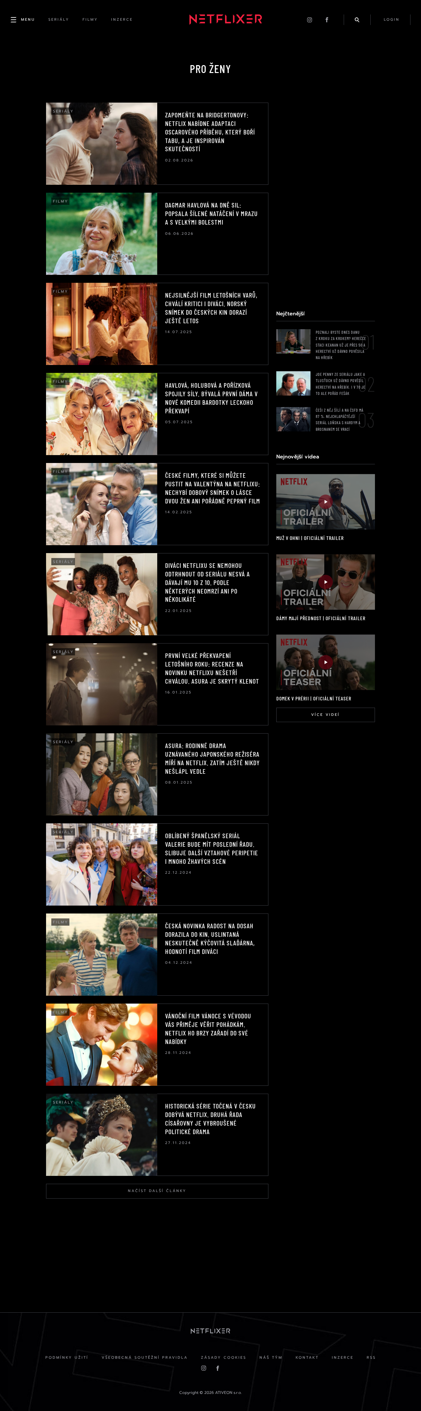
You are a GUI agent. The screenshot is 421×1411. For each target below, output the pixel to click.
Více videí (325, 715)
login (392, 19)
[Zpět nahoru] (403, 1393)
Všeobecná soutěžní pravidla (145, 1357)
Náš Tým (271, 1357)
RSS (371, 1357)
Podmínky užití (66, 1357)
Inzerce (343, 1357)
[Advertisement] (325, 201)
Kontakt (307, 1357)
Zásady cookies (223, 1357)
